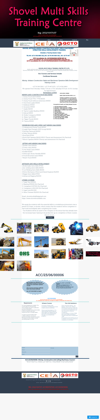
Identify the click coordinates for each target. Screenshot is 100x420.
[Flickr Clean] (50, 381)
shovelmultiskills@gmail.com (36, 196)
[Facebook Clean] (46, 381)
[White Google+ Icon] (48, 381)
